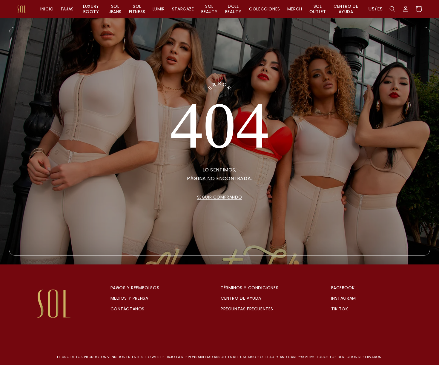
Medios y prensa (129, 298)
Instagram (343, 298)
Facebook (343, 288)
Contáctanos (127, 309)
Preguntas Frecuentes (247, 309)
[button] (392, 9)
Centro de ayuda (241, 298)
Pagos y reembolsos (134, 288)
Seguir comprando (219, 197)
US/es (375, 8)
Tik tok (339, 309)
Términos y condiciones (249, 288)
